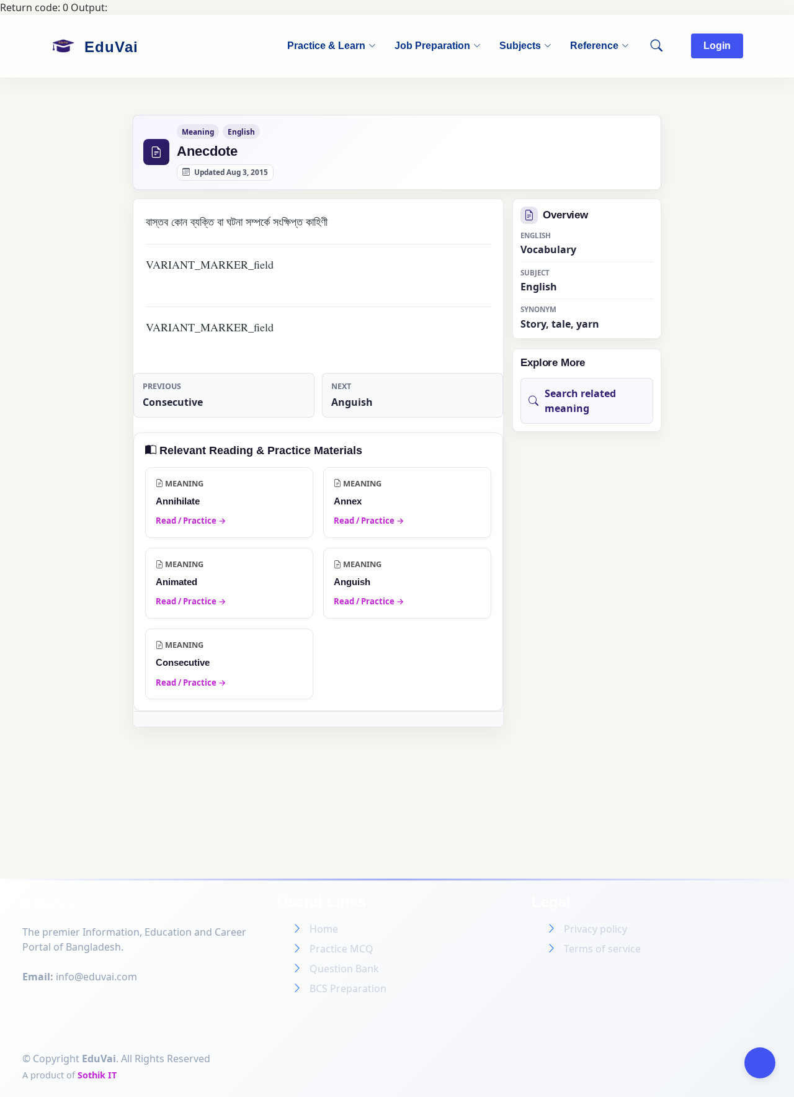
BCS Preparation (348, 988)
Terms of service (602, 949)
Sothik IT (97, 1075)
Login (717, 45)
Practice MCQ (341, 949)
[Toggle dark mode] (759, 1062)
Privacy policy (595, 929)
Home (324, 929)
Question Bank (344, 968)
